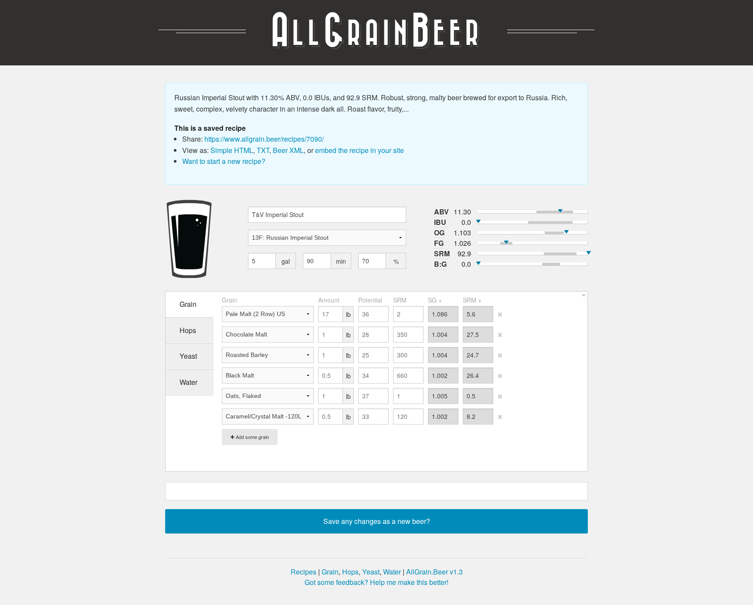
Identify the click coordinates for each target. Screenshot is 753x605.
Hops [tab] (188, 330)
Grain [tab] (188, 304)
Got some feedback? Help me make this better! (376, 582)
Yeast (371, 572)
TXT (263, 150)
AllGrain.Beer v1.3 (434, 572)
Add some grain (251, 436)
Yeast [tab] (188, 356)
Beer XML (288, 150)
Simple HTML (231, 150)
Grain (330, 572)
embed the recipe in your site (359, 150)
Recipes (303, 572)
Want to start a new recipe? (223, 161)
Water (392, 572)
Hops (350, 572)
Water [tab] (188, 382)
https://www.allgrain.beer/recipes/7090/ (264, 139)
